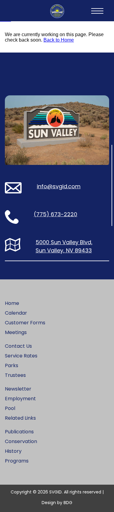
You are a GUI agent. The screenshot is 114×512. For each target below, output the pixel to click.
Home (12, 303)
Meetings (16, 332)
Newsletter (18, 388)
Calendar (16, 312)
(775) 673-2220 (55, 214)
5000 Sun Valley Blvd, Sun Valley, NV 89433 (64, 246)
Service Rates (21, 355)
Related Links (20, 418)
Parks (11, 365)
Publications (19, 431)
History (13, 451)
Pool (10, 408)
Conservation (21, 441)
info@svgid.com (59, 186)
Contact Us (18, 346)
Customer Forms (25, 322)
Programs (17, 460)
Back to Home (58, 40)
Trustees (15, 375)
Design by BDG (57, 503)
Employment (20, 398)
